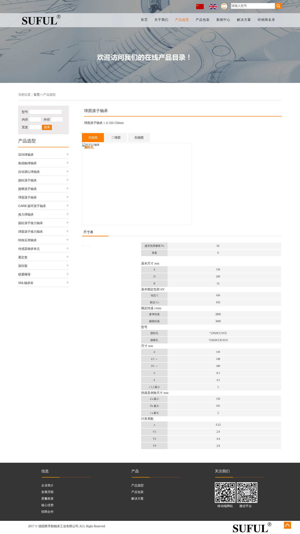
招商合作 (47, 511)
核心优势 (47, 505)
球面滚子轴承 (93, 123)
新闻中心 (223, 19)
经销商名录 (266, 19)
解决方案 (244, 19)
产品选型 (182, 19)
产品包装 (203, 19)
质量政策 (47, 498)
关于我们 (161, 19)
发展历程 (47, 492)
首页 (144, 19)
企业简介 (47, 485)
